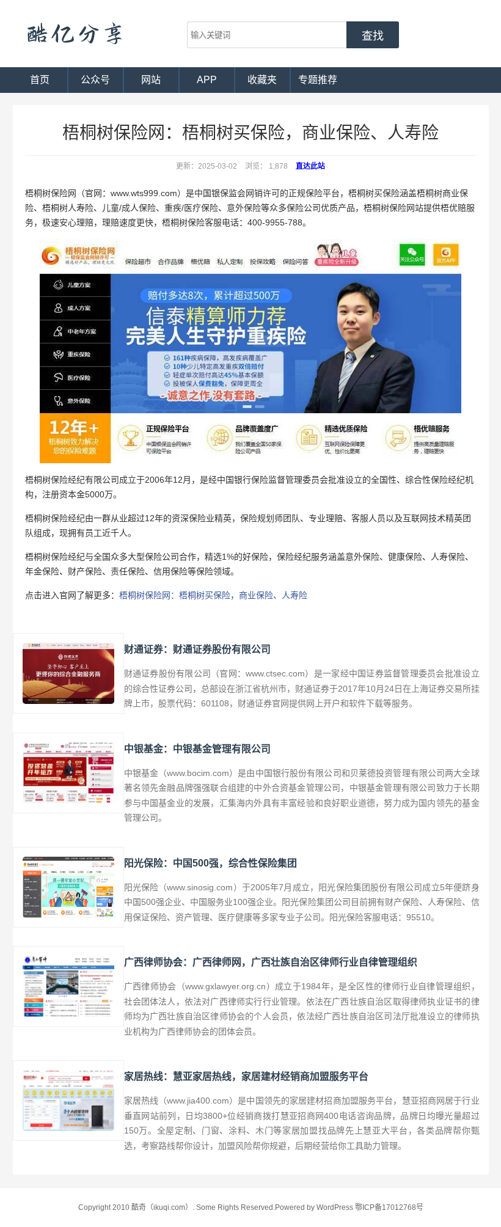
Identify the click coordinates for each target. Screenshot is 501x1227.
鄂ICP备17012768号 (389, 1207)
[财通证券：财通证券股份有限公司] (68, 673)
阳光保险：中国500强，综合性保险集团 (210, 863)
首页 (39, 80)
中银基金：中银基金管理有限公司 (197, 749)
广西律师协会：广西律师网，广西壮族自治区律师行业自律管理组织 (270, 962)
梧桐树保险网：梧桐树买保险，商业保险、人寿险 (213, 595)
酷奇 (74, 33)
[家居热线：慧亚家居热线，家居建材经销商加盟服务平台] (68, 1100)
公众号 (95, 80)
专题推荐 (317, 80)
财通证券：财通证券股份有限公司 (197, 649)
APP (207, 80)
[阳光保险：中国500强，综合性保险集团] (68, 887)
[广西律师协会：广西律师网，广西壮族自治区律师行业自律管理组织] (68, 986)
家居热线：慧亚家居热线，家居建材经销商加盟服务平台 (246, 1076)
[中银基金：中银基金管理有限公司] (68, 773)
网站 (151, 80)
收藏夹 (262, 80)
